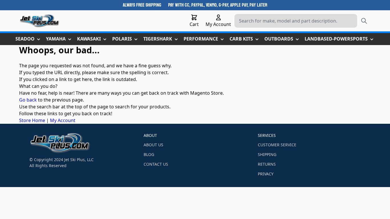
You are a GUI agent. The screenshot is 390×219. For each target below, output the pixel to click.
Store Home (32, 120)
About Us (153, 144)
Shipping (267, 154)
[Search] (364, 21)
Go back (28, 100)
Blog (149, 154)
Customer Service (277, 144)
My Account (62, 120)
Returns (267, 164)
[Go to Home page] (39, 21)
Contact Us (156, 164)
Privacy (266, 174)
